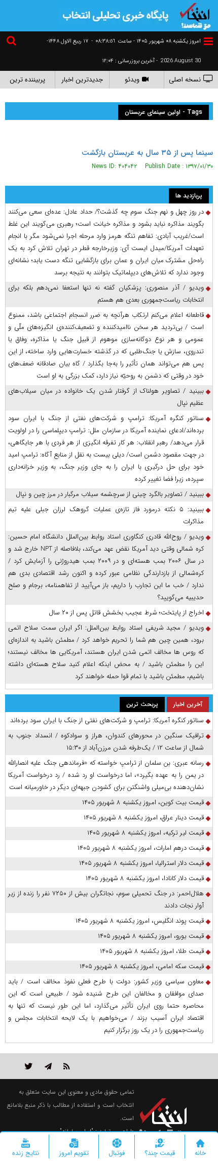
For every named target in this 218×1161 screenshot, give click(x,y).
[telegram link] (48, 1066)
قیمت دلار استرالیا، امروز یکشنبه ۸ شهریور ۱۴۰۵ (141, 863)
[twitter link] (29, 1066)
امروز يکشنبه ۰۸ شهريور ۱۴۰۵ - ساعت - (146, 41)
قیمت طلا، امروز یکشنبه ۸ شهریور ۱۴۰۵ (152, 951)
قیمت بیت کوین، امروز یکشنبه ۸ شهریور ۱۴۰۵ (143, 802)
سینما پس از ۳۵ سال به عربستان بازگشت (147, 153)
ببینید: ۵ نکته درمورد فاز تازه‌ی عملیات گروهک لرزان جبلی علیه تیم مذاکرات (106, 515)
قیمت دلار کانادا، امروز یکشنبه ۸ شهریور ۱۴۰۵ (145, 878)
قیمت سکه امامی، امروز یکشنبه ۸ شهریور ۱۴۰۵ (142, 966)
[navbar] (208, 41)
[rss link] (67, 1066)
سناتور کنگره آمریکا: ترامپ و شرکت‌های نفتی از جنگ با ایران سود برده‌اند (107, 720)
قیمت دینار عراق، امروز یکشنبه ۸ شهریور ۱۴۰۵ (144, 817)
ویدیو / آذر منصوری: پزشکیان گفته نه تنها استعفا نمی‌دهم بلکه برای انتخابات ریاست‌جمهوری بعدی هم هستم (106, 293)
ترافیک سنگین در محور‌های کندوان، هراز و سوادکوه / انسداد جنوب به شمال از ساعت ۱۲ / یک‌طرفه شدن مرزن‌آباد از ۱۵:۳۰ (106, 741)
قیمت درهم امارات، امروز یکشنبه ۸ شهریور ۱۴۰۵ (141, 848)
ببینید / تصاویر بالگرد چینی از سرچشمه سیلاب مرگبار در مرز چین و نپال (110, 494)
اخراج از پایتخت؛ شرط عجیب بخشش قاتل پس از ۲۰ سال (126, 612)
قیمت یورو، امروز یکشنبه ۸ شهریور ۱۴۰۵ (151, 936)
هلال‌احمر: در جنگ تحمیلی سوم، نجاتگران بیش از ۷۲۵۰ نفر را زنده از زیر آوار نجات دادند (106, 899)
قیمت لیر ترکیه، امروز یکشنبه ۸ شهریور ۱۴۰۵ (145, 832)
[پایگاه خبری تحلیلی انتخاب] (195, 15)
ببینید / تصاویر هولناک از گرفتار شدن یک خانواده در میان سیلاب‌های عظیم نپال (106, 397)
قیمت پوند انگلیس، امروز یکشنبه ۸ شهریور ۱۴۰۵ (140, 921)
